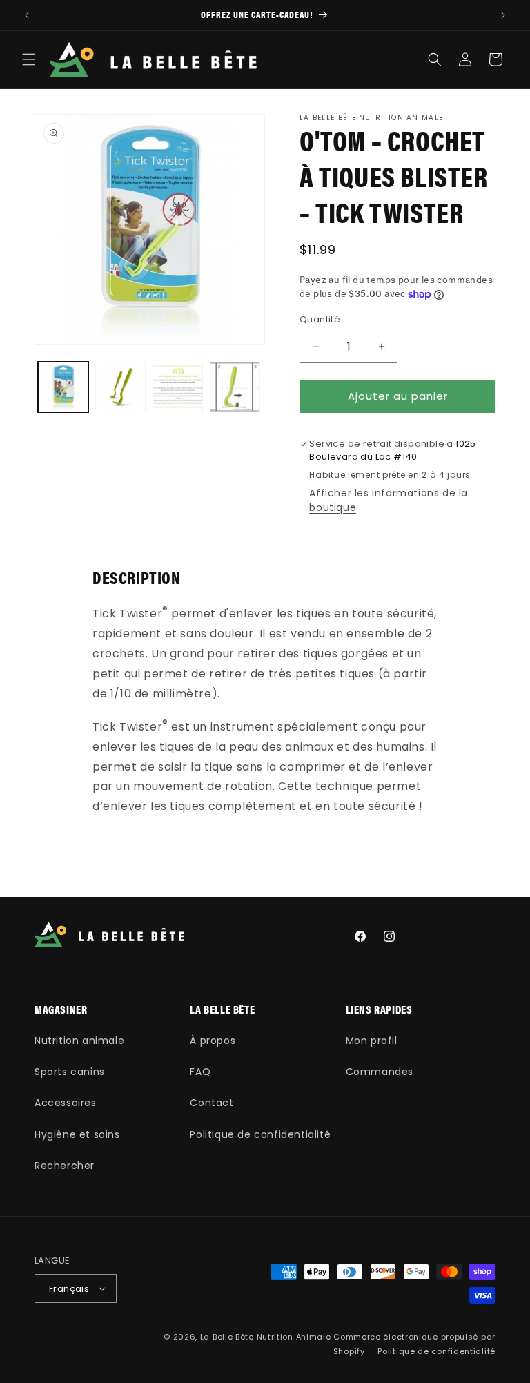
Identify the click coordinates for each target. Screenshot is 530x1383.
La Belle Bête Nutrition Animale (265, 1336)
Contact (211, 1103)
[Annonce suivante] (503, 15)
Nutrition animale (79, 1040)
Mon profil (372, 1040)
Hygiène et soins (77, 1134)
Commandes (379, 1072)
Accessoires (66, 1103)
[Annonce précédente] (27, 15)
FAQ (200, 1072)
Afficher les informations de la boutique (388, 500)
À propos (212, 1040)
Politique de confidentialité (260, 1134)
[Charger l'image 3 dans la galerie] (178, 387)
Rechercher (65, 1165)
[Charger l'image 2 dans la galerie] (120, 387)
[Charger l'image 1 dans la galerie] (63, 387)
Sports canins (70, 1072)
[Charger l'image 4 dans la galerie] (235, 387)
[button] (29, 59)
